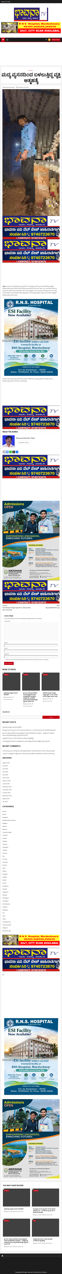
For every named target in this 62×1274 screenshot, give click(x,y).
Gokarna (4, 844)
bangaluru (5, 817)
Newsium (36, 1272)
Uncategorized (6, 922)
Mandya (4, 889)
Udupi (4, 919)
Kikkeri (4, 871)
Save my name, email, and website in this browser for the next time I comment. (27, 659)
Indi (3, 856)
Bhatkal (31, 70)
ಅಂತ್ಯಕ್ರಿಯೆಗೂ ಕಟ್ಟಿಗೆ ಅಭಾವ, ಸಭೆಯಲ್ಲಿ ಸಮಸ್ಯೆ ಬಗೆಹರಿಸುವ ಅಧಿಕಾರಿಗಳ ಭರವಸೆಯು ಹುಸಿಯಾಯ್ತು (31, 753)
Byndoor (4, 829)
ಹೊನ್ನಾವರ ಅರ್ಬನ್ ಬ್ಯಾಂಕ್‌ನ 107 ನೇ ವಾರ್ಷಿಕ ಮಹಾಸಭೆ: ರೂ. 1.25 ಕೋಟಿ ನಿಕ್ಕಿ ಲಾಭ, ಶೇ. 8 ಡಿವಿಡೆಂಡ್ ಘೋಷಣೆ (28, 730)
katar (3, 868)
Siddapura (5, 910)
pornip (4, 753)
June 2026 (5, 768)
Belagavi (4, 823)
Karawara (5, 862)
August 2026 (6, 763)
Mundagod (5, 898)
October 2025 (6, 792)
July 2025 (5, 801)
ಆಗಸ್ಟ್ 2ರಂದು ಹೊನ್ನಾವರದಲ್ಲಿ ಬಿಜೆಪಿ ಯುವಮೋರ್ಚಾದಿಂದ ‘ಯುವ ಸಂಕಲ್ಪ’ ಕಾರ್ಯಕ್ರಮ (34, 751)
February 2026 (6, 780)
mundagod (5, 901)
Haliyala (4, 850)
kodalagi (4, 874)
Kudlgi (4, 880)
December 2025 (6, 786)
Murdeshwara (6, 904)
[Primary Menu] (7, 40)
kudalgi (4, 877)
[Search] (46, 39)
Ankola (4, 811)
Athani (4, 814)
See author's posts (24, 442)
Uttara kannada (6, 925)
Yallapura (5, 928)
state (3, 916)
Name (6, 642)
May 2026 (5, 771)
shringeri (4, 907)
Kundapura (5, 886)
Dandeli (4, 838)
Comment (7, 621)
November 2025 (7, 789)
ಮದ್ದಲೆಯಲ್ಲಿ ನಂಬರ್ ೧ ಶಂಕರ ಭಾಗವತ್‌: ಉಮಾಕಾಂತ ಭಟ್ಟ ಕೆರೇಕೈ (17, 738)
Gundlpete (5, 847)
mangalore (5, 892)
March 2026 (5, 777)
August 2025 (6, 798)
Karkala (4, 865)
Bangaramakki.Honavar (9, 820)
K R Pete (4, 859)
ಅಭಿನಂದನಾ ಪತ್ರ (6, 930)
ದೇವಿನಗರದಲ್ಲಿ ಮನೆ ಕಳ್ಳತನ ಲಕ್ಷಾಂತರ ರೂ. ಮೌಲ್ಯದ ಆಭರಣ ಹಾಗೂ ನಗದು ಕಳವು (16, 608)
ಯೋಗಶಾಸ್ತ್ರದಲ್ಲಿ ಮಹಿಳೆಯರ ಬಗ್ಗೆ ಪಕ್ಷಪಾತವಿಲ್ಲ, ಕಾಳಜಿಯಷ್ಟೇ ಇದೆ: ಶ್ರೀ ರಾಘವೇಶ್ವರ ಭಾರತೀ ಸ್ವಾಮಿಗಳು (26, 741)
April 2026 (5, 774)
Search (6, 712)
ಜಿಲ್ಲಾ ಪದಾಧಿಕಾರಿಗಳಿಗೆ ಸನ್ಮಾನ (52, 606)
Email (6, 648)
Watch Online (56, 39)
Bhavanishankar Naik (9, 87)
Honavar (4, 853)
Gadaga (4, 841)
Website (6, 654)
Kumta (4, 883)
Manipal (4, 895)
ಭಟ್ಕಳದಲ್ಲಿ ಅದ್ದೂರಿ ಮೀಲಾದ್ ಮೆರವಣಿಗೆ (11, 727)
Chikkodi (5, 835)
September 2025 (7, 795)
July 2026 (5, 765)
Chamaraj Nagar (7, 832)
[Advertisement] (31, 54)
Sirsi (3, 913)
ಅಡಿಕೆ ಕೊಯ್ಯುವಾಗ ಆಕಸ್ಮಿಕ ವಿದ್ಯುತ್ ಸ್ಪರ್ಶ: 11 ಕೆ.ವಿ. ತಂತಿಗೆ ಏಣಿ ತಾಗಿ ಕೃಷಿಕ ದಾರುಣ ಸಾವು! (50, 694)
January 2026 (6, 783)
